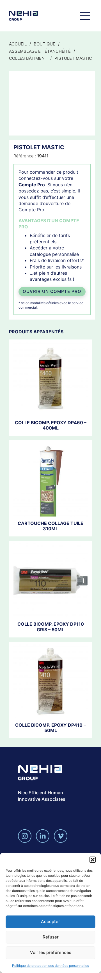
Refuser (51, 937)
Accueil (18, 44)
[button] (92, 859)
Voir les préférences (50, 952)
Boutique (44, 44)
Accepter (50, 921)
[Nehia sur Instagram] (24, 836)
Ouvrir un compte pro (52, 291)
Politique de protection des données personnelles (50, 965)
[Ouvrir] (85, 15)
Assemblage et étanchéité (40, 51)
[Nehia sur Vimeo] (60, 836)
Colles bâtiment (28, 58)
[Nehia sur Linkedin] (42, 836)
